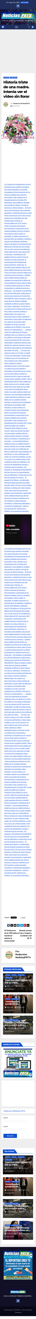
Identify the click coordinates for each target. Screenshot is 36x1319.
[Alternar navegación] (16, 27)
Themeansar (18, 1312)
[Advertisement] (18, 48)
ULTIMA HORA (13, 77)
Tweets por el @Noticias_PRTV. (14, 1111)
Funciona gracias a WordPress (12, 1310)
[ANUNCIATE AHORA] (17, 1063)
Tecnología (21, 974)
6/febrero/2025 (12, 1190)
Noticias (6, 77)
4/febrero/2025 (12, 1233)
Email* (5, 1126)
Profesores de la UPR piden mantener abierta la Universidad (11, 935)
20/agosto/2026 (12, 1168)
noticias (7, 974)
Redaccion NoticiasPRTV (21, 103)
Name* (5, 1118)
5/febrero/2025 (12, 1212)
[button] (29, 27)
